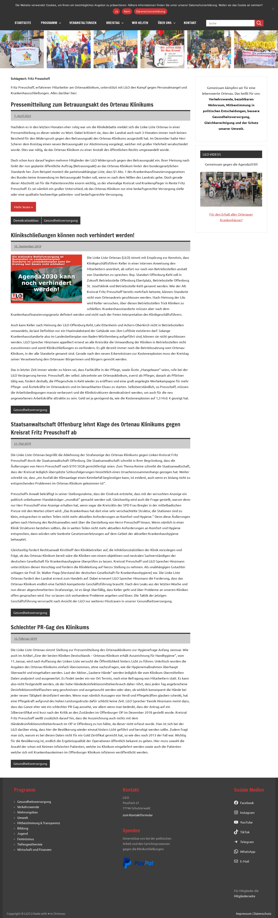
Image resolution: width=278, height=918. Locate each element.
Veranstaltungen (82, 23)
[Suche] (259, 23)
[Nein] (273, 9)
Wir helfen (140, 23)
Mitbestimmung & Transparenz (38, 823)
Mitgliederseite (244, 896)
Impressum (244, 913)
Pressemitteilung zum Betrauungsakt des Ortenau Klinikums (82, 104)
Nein (127, 11)
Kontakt (190, 23)
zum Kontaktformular (138, 815)
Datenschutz (262, 913)
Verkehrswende (28, 807)
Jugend (22, 833)
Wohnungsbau (27, 812)
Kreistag (113, 23)
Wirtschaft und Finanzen (34, 849)
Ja (116, 11)
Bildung (22, 828)
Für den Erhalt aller (223, 214)
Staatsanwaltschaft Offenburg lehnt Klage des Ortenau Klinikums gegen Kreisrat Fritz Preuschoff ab (95, 428)
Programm (49, 23)
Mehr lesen (22, 207)
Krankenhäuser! (231, 220)
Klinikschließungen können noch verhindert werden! (72, 235)
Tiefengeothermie (29, 844)
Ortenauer (245, 214)
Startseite (23, 23)
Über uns (165, 23)
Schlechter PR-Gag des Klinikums (50, 627)
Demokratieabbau (26, 220)
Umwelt (22, 817)
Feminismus (25, 839)
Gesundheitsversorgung (61, 220)
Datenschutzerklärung (150, 11)
